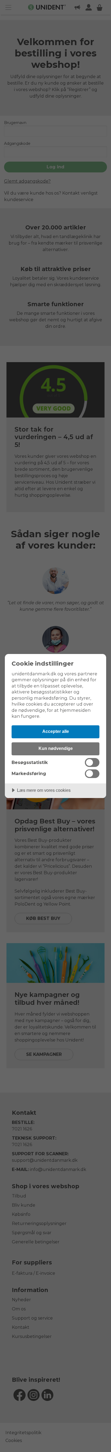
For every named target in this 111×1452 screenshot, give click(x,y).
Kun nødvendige (56, 748)
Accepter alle (55, 731)
